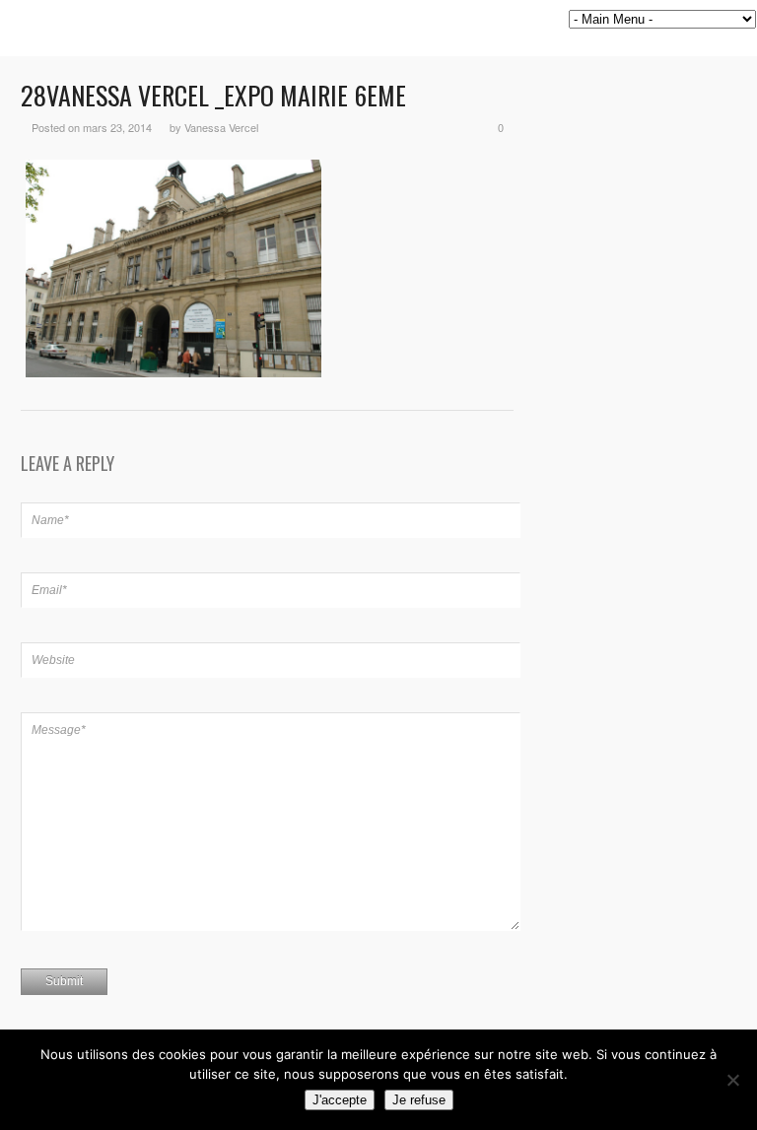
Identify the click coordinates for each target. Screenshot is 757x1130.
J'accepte (339, 1100)
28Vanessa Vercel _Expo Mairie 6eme (213, 95)
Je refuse (419, 1100)
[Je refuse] (732, 1080)
